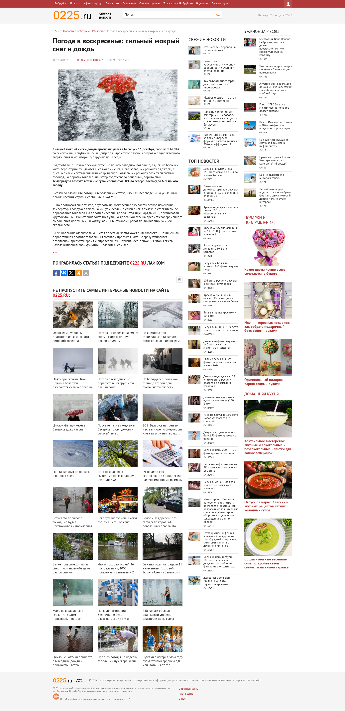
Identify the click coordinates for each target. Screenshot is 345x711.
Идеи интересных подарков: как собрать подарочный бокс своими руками (267, 327)
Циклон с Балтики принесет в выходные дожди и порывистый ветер (72, 661)
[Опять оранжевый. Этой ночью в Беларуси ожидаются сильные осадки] (73, 361)
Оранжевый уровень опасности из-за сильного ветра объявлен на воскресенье (71, 339)
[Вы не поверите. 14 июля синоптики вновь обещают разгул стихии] (73, 546)
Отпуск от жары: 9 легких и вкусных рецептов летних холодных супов (266, 506)
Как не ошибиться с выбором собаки (271, 176)
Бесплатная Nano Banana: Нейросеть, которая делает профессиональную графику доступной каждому (275, 47)
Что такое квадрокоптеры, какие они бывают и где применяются (275, 69)
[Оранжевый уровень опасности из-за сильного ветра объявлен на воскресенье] (73, 314)
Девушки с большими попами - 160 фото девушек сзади (220, 266)
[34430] (268, 357)
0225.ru (57, 688)
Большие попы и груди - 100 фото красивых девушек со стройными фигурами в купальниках (219, 561)
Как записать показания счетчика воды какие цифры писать (274, 143)
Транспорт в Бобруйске (178, 3)
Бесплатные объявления (121, 3)
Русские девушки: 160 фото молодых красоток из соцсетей (220, 418)
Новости (75, 3)
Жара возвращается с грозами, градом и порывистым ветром (68, 615)
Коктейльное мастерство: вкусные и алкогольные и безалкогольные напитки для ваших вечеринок (267, 447)
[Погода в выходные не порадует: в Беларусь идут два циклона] (118, 361)
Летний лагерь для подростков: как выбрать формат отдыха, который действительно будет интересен (275, 196)
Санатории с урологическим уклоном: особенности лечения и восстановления (219, 66)
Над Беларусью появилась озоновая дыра (71, 474)
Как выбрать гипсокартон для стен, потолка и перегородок (219, 84)
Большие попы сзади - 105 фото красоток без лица (219, 451)
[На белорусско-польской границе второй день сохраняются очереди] (162, 361)
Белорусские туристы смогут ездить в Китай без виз (117, 520)
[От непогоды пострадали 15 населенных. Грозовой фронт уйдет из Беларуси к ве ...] (162, 546)
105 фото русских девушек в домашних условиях (220, 282)
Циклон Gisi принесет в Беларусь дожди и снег (69, 428)
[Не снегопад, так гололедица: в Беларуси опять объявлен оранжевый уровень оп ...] (162, 314)
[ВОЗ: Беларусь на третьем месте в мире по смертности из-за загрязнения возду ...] (162, 407)
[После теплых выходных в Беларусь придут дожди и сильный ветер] (118, 407)
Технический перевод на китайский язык (219, 49)
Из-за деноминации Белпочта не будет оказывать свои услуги (113, 615)
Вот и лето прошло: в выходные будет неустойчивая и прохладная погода (72, 524)
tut (55, 253)
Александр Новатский (90, 60)
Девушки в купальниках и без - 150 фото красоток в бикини (219, 436)
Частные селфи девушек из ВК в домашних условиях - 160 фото (220, 468)
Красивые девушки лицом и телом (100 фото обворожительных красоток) (220, 212)
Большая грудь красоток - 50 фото (219, 314)
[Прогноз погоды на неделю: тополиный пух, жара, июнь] (118, 639)
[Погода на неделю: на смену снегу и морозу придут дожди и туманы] (118, 314)
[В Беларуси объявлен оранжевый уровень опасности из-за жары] (162, 592)
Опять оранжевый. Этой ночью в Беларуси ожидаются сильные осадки (72, 383)
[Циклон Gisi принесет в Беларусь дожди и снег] (73, 407)
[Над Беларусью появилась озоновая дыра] (73, 453)
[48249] (268, 300)
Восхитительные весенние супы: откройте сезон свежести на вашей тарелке (266, 563)
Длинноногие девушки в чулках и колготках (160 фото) (218, 401)
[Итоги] (118, 546)
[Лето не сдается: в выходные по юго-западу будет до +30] (118, 453)
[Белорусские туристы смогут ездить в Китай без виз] (118, 500)
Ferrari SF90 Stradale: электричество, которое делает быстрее (274, 108)
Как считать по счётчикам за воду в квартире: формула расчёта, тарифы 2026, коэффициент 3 (220, 140)
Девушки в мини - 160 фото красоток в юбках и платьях (220, 328)
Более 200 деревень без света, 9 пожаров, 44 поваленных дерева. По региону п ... (159, 524)
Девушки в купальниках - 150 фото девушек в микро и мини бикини (220, 172)
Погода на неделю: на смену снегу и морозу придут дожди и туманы (118, 337)
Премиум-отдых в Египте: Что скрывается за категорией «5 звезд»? (275, 161)
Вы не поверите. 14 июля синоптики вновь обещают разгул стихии (71, 569)
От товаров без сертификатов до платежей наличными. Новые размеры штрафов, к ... (162, 478)
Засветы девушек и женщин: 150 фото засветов (215, 249)
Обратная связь (188, 689)
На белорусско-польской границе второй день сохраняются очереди (160, 383)
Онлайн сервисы (149, 3)
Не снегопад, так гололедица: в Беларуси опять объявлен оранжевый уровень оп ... (162, 339)
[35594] (268, 247)
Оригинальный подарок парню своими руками (263, 382)
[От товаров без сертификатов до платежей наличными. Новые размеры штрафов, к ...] (162, 453)
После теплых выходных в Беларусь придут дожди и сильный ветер (116, 430)
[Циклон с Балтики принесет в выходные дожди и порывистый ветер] (73, 639)
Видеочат (202, 3)
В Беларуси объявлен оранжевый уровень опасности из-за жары (158, 615)
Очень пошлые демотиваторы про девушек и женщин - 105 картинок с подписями (220, 191)
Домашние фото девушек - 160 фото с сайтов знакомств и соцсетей (220, 345)
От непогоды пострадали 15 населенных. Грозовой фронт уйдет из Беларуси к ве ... (162, 571)
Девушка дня (220, 3)
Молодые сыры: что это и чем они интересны (220, 99)
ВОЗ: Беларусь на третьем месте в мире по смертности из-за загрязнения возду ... (162, 430)
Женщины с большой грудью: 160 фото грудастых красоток (216, 581)
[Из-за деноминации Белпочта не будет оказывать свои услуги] (118, 592)
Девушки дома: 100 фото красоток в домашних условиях (219, 485)
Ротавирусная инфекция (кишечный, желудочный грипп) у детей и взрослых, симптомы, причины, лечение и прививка (219, 540)
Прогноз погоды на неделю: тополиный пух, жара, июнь (118, 659)
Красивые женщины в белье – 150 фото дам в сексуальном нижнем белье (220, 298)
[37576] (268, 480)
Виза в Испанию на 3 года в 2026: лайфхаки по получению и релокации (275, 125)
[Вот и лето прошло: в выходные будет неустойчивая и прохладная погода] (73, 500)
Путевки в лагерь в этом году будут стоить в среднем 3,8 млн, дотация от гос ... (162, 661)
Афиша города (93, 3)
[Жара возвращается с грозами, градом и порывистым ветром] (73, 592)
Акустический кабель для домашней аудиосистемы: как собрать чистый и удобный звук (275, 88)
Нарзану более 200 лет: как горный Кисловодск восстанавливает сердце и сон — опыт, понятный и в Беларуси (220, 118)
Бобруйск (60, 3)
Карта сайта (185, 694)
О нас (181, 699)
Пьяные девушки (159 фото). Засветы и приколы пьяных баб (219, 362)
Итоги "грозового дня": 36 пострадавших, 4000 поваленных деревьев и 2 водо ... (116, 571)
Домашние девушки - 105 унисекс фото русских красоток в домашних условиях (219, 381)
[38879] (268, 418)
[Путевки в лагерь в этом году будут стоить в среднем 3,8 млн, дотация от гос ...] (162, 639)
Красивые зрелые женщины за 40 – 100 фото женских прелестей (220, 231)
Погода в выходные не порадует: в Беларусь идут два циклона (116, 383)
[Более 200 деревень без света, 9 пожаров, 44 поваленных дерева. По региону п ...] (162, 500)
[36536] (268, 537)
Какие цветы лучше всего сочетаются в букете (264, 272)
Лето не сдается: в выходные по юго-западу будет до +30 (115, 476)
